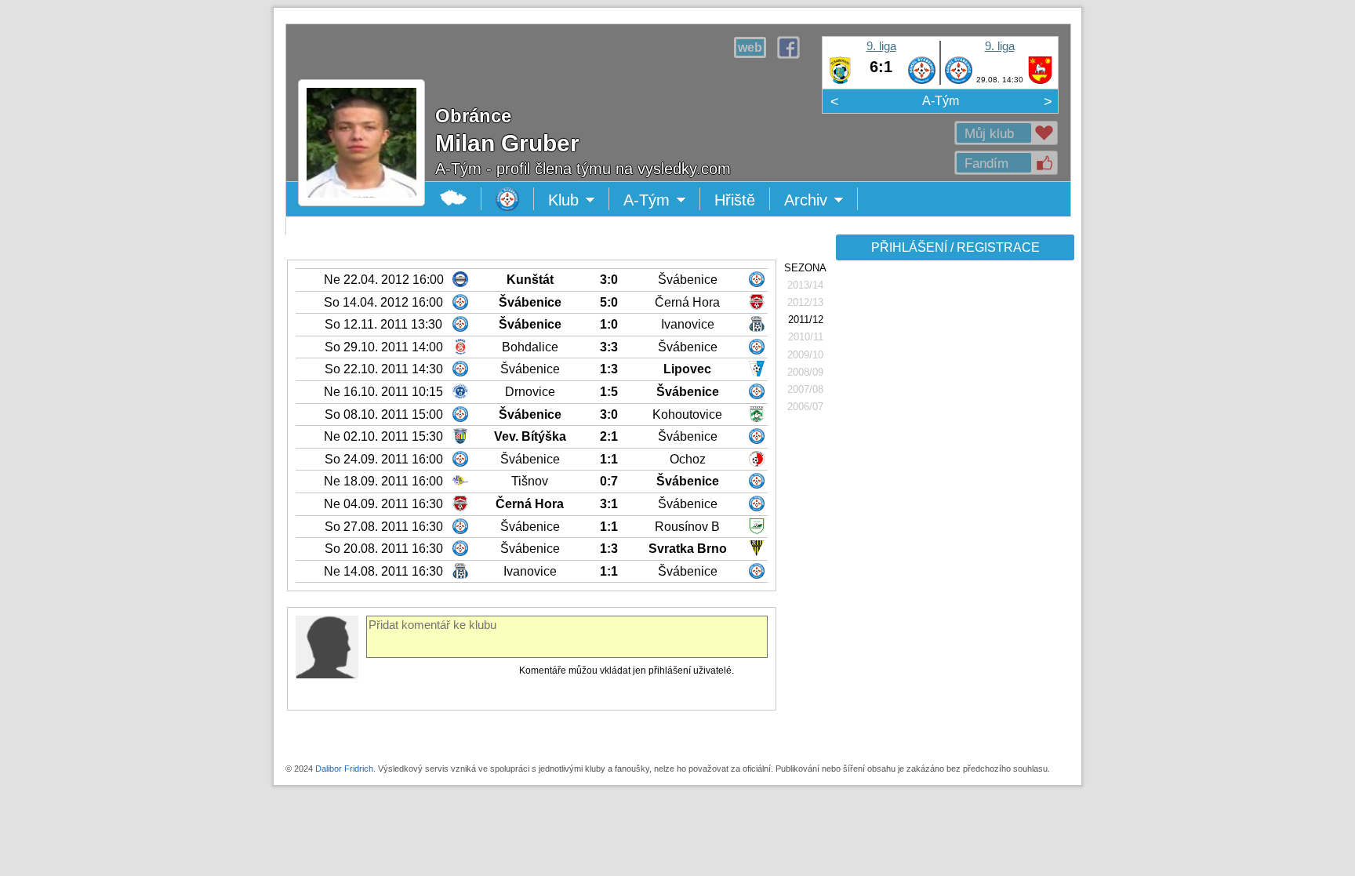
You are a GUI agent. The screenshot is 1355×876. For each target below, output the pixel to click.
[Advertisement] (953, 511)
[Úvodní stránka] (507, 198)
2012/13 (805, 302)
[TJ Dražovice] (1040, 80)
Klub (578, 200)
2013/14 (805, 285)
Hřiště (734, 200)
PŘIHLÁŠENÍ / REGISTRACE (955, 247)
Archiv (821, 200)
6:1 (881, 66)
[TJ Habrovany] (840, 80)
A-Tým (940, 100)
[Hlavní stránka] (453, 198)
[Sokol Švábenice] (921, 80)
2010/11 (805, 337)
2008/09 (805, 372)
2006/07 (805, 407)
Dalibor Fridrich (344, 768)
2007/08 (805, 389)
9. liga (881, 46)
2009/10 (805, 355)
